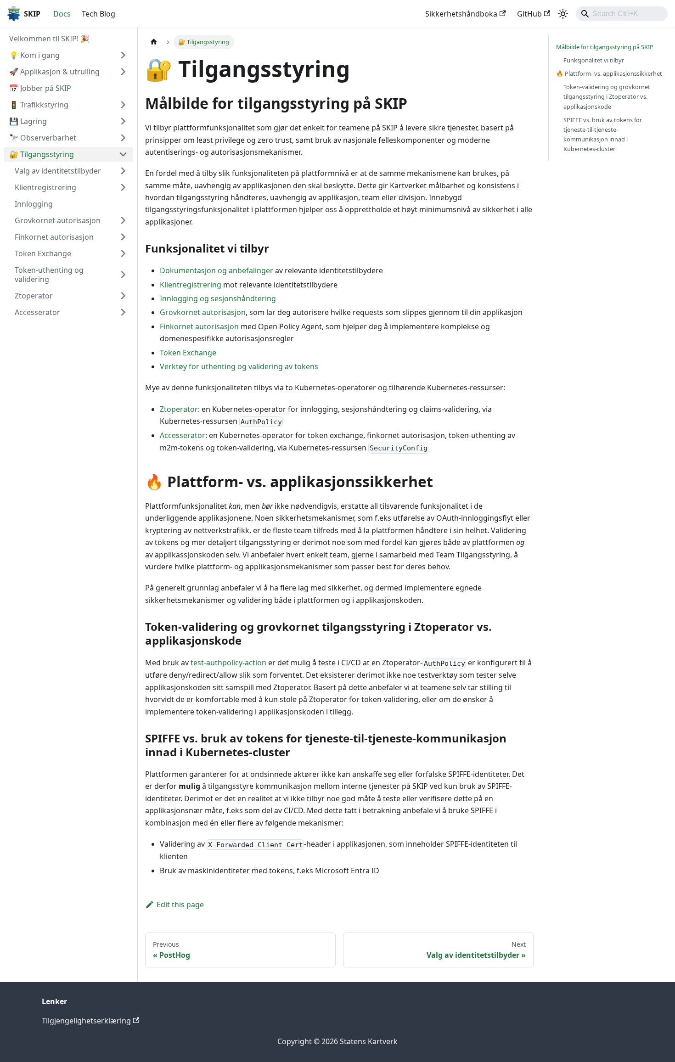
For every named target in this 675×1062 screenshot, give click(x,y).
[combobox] (622, 13)
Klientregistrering (190, 285)
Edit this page (180, 904)
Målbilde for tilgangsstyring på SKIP (604, 47)
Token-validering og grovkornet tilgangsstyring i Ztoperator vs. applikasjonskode (606, 96)
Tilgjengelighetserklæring (86, 1021)
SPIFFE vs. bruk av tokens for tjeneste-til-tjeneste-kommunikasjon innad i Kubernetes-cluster (602, 134)
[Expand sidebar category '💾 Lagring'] (123, 121)
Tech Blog (98, 14)
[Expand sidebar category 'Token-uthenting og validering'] (123, 275)
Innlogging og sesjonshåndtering (218, 298)
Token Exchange (188, 353)
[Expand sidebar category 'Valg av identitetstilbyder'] (123, 170)
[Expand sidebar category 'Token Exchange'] (123, 253)
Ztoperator (179, 409)
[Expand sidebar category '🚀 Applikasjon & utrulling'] (123, 71)
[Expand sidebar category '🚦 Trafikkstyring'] (123, 104)
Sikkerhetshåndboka (461, 14)
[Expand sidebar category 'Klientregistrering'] (123, 187)
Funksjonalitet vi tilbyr (593, 60)
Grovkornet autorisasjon (203, 312)
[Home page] (154, 42)
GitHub (529, 14)
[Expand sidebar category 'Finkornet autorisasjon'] (123, 237)
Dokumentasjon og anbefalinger (216, 270)
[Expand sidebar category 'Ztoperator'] (123, 295)
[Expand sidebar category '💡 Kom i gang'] (123, 55)
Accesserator (182, 435)
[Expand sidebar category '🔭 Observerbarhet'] (123, 137)
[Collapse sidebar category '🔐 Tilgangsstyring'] (123, 154)
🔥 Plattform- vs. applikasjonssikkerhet (609, 73)
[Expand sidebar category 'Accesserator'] (123, 312)
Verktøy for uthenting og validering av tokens (239, 366)
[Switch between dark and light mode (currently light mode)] (563, 13)
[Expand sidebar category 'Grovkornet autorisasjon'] (123, 220)
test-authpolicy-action (228, 662)
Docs (62, 14)
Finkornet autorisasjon (199, 326)
